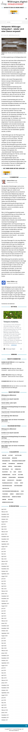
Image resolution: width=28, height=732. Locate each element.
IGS (10, 471)
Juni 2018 (3, 700)
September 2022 (5, 573)
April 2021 (3, 616)
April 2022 (3, 586)
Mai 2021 (3, 613)
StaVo (22, 491)
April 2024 (3, 526)
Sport (21, 482)
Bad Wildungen (6, 458)
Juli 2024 (3, 524)
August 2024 (4, 521)
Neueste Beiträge (14, 392)
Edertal (10, 466)
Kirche (20, 471)
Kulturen (20, 474)
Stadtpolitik (5, 488)
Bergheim (14, 458)
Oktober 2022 (4, 571)
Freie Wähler (5, 469)
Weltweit (10, 499)
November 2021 (5, 598)
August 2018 (4, 695)
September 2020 (5, 633)
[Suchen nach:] (14, 22)
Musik (3, 480)
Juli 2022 (3, 578)
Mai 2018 (3, 702)
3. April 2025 (5, 396)
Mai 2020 (3, 643)
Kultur (14, 474)
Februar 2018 (4, 710)
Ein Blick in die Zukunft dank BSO (10, 399)
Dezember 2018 (5, 685)
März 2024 (3, 529)
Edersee (4, 466)
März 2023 (3, 559)
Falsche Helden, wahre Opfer (9, 402)
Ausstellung (18, 455)
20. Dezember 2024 (6, 409)
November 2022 (5, 568)
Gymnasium (18, 469)
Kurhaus (4, 477)
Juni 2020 (3, 640)
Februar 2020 (4, 650)
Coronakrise (11, 463)
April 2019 (3, 675)
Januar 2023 (4, 563)
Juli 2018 (3, 697)
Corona (4, 463)
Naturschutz (10, 480)
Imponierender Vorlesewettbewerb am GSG (13, 412)
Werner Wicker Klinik (7, 502)
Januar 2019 (4, 682)
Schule (16, 482)
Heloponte (5, 471)
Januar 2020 (4, 653)
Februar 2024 (4, 531)
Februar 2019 (4, 680)
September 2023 (5, 544)
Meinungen (21, 477)
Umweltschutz (19, 494)
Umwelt (12, 494)
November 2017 (5, 717)
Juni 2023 (3, 551)
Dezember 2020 (5, 625)
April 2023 (3, 556)
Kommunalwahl (6, 474)
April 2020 (3, 645)
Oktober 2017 (4, 720)
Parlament (19, 480)
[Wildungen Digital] (14, 4)
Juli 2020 (3, 638)
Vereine (4, 499)
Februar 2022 (4, 591)
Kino (15, 471)
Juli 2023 (3, 549)
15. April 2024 (6, 35)
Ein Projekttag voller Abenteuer (9, 415)
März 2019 (3, 677)
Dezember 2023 (5, 536)
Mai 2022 (3, 583)
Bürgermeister (6, 460)
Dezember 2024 (5, 514)
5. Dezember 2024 (6, 417)
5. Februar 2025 (5, 400)
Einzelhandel (17, 466)
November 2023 (5, 539)
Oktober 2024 (4, 519)
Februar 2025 (4, 511)
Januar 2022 (4, 593)
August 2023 (4, 546)
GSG (12, 469)
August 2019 (4, 665)
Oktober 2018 (4, 690)
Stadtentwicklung (7, 485)
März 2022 (3, 588)
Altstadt (10, 455)
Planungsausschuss (7, 482)
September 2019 (5, 663)
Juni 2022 (3, 581)
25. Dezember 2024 (6, 404)
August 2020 (4, 635)
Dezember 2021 (5, 596)
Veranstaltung (6, 496)
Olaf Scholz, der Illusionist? (17, 381)
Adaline (4, 455)
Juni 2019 (3, 670)
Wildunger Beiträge (14, 426)
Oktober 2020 (4, 630)
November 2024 (5, 516)
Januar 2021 (4, 623)
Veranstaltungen (16, 496)
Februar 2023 (4, 561)
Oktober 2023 (4, 541)
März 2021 (3, 618)
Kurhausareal (12, 477)
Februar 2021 (4, 620)
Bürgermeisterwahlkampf (18, 460)
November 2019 (5, 658)
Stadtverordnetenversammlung (10, 491)
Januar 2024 (4, 534)
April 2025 (3, 509)
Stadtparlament (18, 485)
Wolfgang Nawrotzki (15, 35)
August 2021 (4, 606)
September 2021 (5, 603)
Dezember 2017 (5, 715)
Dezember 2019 (5, 655)
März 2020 (3, 648)
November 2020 (5, 628)
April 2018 (3, 705)
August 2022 (4, 576)
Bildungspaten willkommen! (8, 395)
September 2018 (5, 692)
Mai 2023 (3, 554)
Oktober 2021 (4, 601)
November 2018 (5, 687)
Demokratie (20, 463)
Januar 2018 (4, 712)
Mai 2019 (3, 673)
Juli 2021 (3, 608)
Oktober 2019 (4, 660)
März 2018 (3, 707)
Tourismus (5, 494)
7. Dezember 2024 (6, 413)
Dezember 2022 (5, 566)
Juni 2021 (3, 611)
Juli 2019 (3, 668)
